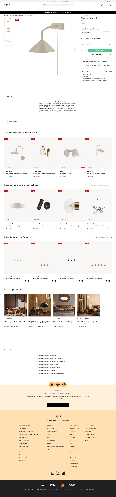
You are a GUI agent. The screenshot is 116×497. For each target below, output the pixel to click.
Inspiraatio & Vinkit (74, 428)
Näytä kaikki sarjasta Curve (102, 237)
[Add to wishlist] (25, 176)
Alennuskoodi (73, 466)
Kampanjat (109, 9)
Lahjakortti (49, 449)
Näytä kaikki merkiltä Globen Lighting (99, 185)
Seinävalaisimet (19, 15)
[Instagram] (58, 473)
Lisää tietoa (107, 65)
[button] (83, 23)
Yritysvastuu (88, 431)
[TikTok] (63, 473)
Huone (71, 452)
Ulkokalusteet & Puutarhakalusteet (55, 446)
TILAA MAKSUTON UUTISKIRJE (58, 405)
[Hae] (44, 5)
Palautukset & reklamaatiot (26, 431)
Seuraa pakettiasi (23, 446)
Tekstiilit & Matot (47, 9)
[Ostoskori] (110, 5)
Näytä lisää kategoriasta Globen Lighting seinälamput (50, 373)
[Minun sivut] (102, 5)
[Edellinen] (18, 49)
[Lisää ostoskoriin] (28, 176)
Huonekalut (57, 9)
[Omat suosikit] (106, 5)
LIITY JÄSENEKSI (55, 1)
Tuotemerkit (100, 9)
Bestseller (72, 446)
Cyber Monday (74, 463)
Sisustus (18, 9)
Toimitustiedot (23, 443)
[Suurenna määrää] (86, 50)
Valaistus (38, 9)
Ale (70, 440)
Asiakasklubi (22, 437)
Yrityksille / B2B (23, 457)
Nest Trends (73, 457)
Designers (72, 434)
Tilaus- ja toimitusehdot (25, 449)
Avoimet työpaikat (89, 434)
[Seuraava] (74, 49)
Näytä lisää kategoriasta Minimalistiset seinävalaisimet (51, 361)
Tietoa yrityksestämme (91, 428)
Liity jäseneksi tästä (106, 31)
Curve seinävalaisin (28, 15)
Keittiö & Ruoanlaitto (28, 9)
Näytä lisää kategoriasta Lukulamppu (46, 355)
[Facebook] (52, 473)
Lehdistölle (87, 440)
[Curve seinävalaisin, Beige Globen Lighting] (46, 49)
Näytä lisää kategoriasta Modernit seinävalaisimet (49, 358)
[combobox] (108, 1)
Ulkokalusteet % (66, 9)
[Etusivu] (7, 5)
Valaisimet (12, 15)
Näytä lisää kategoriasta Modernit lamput (47, 364)
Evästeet (21, 454)
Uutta (93, 9)
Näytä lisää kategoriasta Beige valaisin (47, 370)
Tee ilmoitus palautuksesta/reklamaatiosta (30, 434)
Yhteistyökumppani (90, 437)
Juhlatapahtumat (74, 449)
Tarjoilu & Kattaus (9, 9)
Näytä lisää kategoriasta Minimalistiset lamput (48, 367)
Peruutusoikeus (23, 460)
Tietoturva (22, 452)
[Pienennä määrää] (82, 50)
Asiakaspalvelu (23, 428)
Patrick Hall (84, 15)
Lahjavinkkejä (73, 454)
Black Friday (73, 460)
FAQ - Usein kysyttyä (24, 440)
